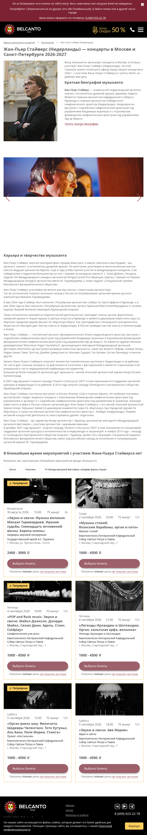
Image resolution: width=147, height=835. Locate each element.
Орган (12, 469)
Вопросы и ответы (77, 815)
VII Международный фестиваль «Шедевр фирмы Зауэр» (76, 469)
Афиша (70, 805)
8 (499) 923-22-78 (95, 18)
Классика (30, 469)
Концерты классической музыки (23, 29)
